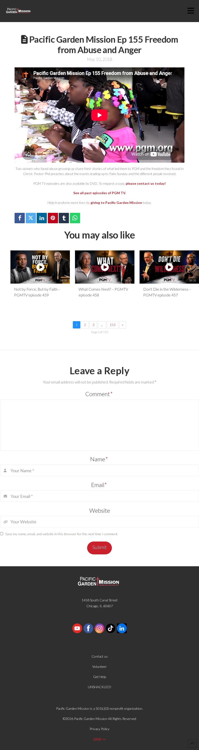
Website (99, 510)
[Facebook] (20, 218)
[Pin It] (53, 218)
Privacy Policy (99, 729)
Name (99, 459)
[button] (193, 11)
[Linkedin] (42, 218)
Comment (99, 393)
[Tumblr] (64, 218)
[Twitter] (31, 218)
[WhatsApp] (75, 218)
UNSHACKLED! (99, 687)
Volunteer (99, 666)
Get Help (99, 677)
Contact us (99, 656)
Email (99, 484)
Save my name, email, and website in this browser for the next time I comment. (61, 534)
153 (113, 325)
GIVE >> (99, 739)
